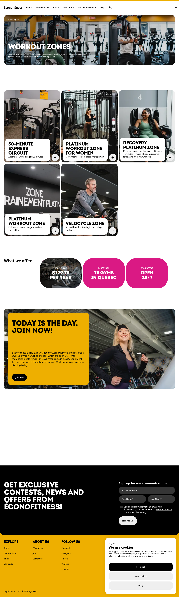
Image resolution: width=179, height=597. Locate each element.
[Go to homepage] (13, 7)
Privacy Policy (140, 512)
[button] (113, 543)
